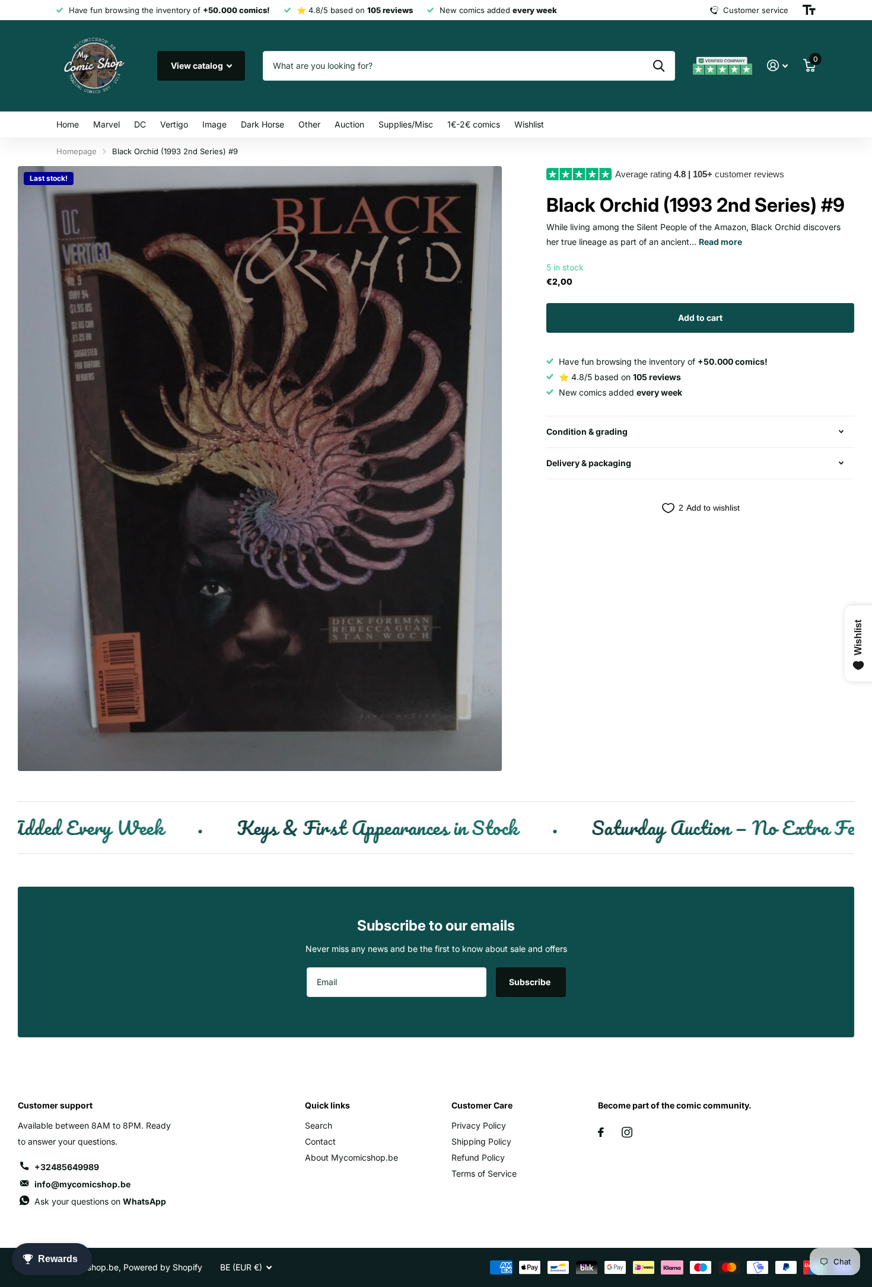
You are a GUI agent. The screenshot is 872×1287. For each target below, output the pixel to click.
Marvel (106, 124)
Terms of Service (484, 1173)
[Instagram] (627, 1132)
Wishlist (529, 124)
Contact (320, 1141)
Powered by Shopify (162, 1267)
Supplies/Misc (405, 124)
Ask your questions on (100, 1201)
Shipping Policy (481, 1141)
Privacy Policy (478, 1125)
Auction (349, 124)
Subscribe (530, 982)
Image (214, 124)
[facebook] (601, 1132)
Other (309, 124)
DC (140, 124)
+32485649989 (66, 1167)
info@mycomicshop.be (82, 1184)
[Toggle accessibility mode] (809, 10)
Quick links (327, 1105)
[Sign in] (777, 65)
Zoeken (658, 66)
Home (67, 124)
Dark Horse (262, 124)
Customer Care (482, 1105)
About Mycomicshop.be (351, 1157)
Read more (720, 242)
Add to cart (700, 318)
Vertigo (174, 124)
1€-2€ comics (473, 124)
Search (318, 1125)
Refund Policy (478, 1157)
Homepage (76, 151)
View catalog (198, 65)
